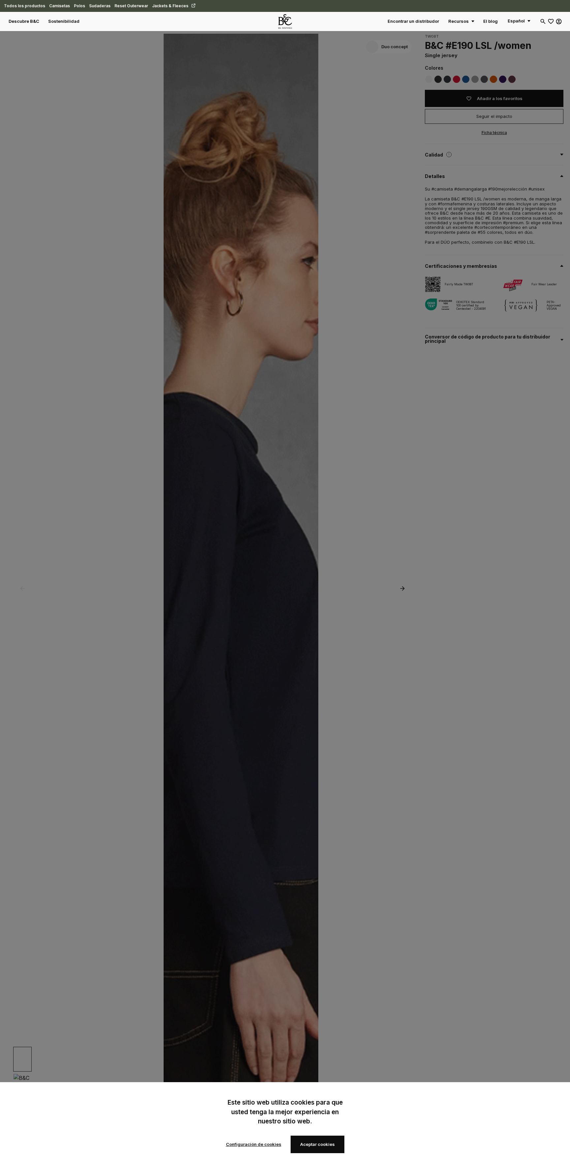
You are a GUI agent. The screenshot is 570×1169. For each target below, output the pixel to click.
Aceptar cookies (317, 1144)
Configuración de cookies (253, 1144)
